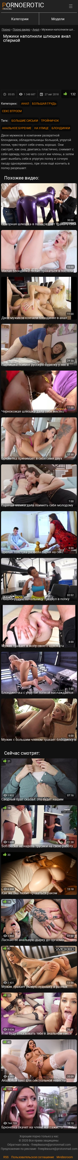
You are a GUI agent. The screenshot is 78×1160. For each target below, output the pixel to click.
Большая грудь (44, 103)
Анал (25, 103)
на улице (41, 128)
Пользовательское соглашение (32, 1157)
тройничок (50, 120)
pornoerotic (23, 5)
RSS (6, 1157)
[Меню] (70, 6)
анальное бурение (16, 128)
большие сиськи (24, 120)
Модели (57, 18)
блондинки (61, 128)
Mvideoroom (65, 1157)
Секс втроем (12, 111)
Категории (19, 18)
